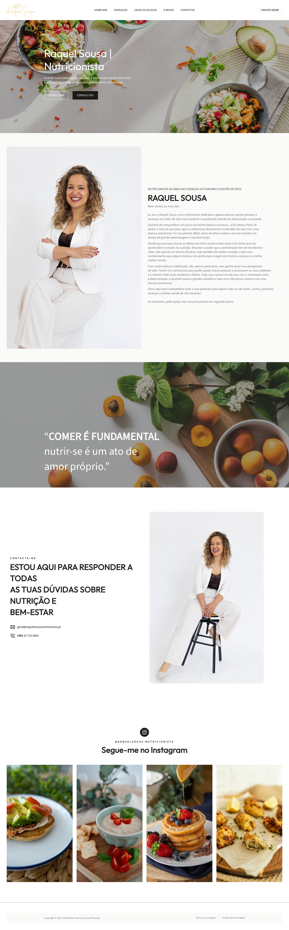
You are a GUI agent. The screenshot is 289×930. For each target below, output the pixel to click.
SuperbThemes (92, 918)
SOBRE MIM (56, 95)
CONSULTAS (85, 95)
